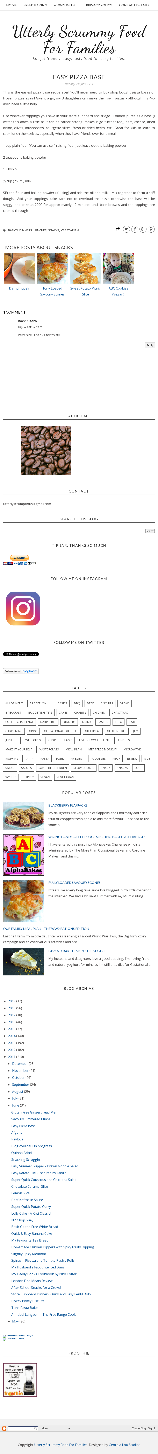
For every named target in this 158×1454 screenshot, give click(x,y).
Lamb (68, 740)
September (21, 1084)
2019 (12, 1001)
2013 (12, 1043)
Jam (135, 731)
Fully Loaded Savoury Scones (52, 291)
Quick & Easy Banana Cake (31, 1233)
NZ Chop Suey (22, 1220)
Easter (103, 722)
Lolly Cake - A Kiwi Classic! (31, 1213)
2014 (12, 1036)
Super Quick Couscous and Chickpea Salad (43, 1179)
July (15, 1098)
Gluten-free (116, 731)
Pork (60, 758)
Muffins (11, 758)
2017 (12, 1015)
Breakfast (13, 712)
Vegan (45, 777)
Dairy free (48, 722)
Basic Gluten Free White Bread (34, 1226)
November (20, 1070)
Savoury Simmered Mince (30, 1119)
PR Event (77, 758)
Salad (10, 768)
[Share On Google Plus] (142, 229)
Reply (150, 345)
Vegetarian (70, 230)
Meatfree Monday (102, 749)
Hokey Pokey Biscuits (27, 1301)
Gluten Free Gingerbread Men (34, 1112)
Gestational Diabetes (61, 731)
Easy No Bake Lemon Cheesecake (77, 951)
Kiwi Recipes (32, 740)
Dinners (25, 230)
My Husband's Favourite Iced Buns (38, 1267)
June (16, 1105)
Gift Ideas (92, 731)
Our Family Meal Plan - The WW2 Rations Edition (46, 928)
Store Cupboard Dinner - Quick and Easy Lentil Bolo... (52, 1294)
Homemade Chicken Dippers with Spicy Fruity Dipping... (53, 1247)
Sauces (26, 768)
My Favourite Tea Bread (29, 1240)
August (18, 1091)
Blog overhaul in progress (31, 1146)
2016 (12, 1022)
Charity (80, 712)
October (19, 1077)
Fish (132, 722)
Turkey (28, 777)
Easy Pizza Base (23, 1126)
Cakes (63, 712)
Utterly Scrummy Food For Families (79, 39)
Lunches (40, 230)
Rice (147, 758)
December (20, 1063)
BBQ (77, 703)
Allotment (14, 703)
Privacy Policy (99, 5)
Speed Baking (35, 5)
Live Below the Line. (94, 740)
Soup (138, 768)
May (16, 1321)
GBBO (33, 731)
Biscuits (106, 703)
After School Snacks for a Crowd (36, 1287)
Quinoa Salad (21, 1153)
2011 (12, 1057)
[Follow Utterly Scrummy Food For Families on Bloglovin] (21, 673)
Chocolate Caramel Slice (29, 1186)
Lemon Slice (20, 1193)
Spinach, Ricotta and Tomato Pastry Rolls (42, 1260)
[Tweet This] (126, 229)
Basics (13, 230)
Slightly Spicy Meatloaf (28, 1254)
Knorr (53, 740)
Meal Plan (73, 749)
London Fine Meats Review (31, 1281)
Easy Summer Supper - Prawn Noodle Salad (44, 1166)
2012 (12, 1050)
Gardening (13, 731)
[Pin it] (151, 229)
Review (132, 758)
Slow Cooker (83, 768)
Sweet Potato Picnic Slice (85, 291)
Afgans (16, 1132)
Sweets (10, 777)
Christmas (120, 712)
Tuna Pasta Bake (24, 1307)
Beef (90, 703)
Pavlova (17, 1139)
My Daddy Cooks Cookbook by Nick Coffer (44, 1274)
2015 (12, 1029)
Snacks (53, 230)
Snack (105, 768)
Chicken (99, 712)
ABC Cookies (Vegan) (118, 291)
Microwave (132, 749)
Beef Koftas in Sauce (27, 1200)
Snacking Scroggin (25, 1159)
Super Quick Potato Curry (31, 1206)
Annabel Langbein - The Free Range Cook (43, 1314)
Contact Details (134, 5)
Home (11, 5)
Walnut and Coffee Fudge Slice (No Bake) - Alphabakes (96, 837)
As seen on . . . (40, 703)
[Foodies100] (13, 1338)
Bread (124, 703)
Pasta (44, 758)
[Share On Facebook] (134, 229)
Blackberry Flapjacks (67, 805)
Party (29, 758)
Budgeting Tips (40, 712)
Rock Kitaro (27, 321)
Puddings (98, 758)
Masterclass (49, 749)
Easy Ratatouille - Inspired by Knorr (38, 1173)
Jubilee (10, 740)
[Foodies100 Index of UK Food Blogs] (20, 1334)
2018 (12, 1008)
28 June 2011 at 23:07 (30, 327)
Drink (86, 722)
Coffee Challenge (19, 722)
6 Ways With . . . (66, 5)
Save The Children (52, 768)
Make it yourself (18, 749)
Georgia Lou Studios (124, 1444)
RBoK (116, 758)
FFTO (118, 722)
